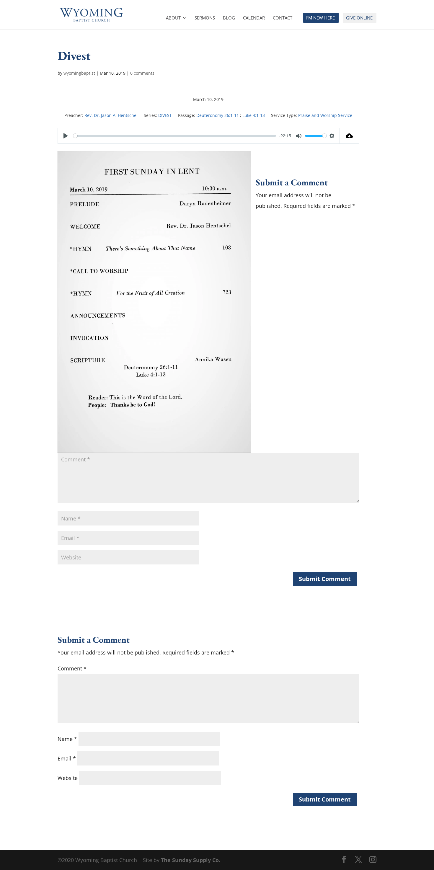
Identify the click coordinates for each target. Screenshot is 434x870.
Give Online (359, 18)
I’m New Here (320, 18)
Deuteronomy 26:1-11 (217, 115)
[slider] (174, 136)
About (173, 18)
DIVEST (165, 115)
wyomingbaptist (79, 73)
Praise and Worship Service (325, 115)
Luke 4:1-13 (253, 115)
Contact (282, 18)
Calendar (254, 18)
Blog (229, 18)
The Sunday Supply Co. (190, 860)
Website (68, 777)
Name (67, 738)
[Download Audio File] (349, 136)
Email (67, 758)
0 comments (142, 73)
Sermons (205, 18)
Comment (72, 668)
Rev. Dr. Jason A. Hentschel (111, 115)
